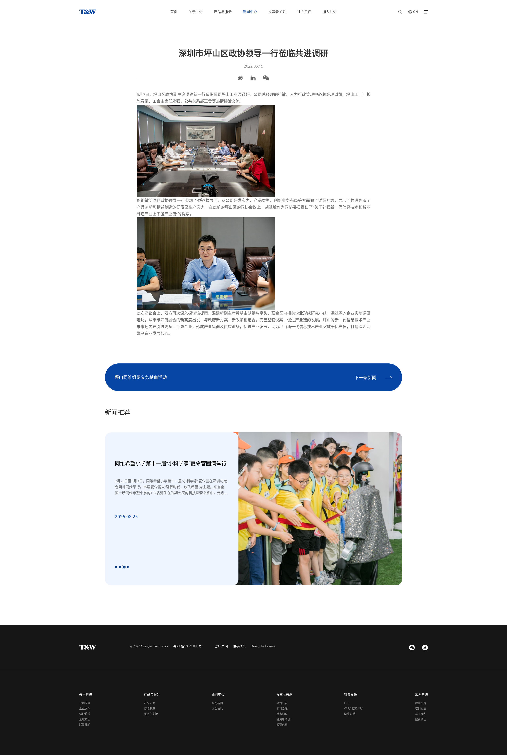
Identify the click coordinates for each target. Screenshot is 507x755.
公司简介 (84, 703)
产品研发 (149, 703)
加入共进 (329, 11)
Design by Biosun (263, 646)
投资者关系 (277, 11)
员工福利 (420, 714)
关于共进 (196, 11)
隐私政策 (239, 646)
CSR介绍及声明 (353, 708)
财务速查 (282, 714)
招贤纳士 (420, 719)
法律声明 (221, 646)
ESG (346, 703)
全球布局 (84, 719)
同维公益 (349, 714)
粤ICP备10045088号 (187, 646)
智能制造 (149, 708)
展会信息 (217, 708)
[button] (116, 567)
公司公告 (282, 703)
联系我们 (84, 724)
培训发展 (420, 708)
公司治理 (282, 708)
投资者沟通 (283, 719)
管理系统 (84, 714)
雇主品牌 (420, 703)
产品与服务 (223, 11)
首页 (173, 11)
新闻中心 (250, 11)
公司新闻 (217, 703)
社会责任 (304, 11)
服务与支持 (151, 714)
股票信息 (282, 724)
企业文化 (84, 708)
